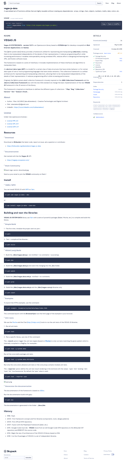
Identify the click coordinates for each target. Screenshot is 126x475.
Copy (104, 24)
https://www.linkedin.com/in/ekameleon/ (29, 107)
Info (121, 58)
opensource (97, 109)
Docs (107, 3)
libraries (105, 109)
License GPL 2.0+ (13, 124)
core (95, 106)
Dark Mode (107, 454)
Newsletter (7, 455)
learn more (107, 53)
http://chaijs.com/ (33, 322)
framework (116, 106)
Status (66, 455)
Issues (95, 94)
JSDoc (42, 391)
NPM (27, 189)
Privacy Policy (108, 451)
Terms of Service (89, 458)
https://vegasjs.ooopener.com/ (18, 160)
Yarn (32, 189)
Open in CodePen (114, 24)
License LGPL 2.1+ (13, 127)
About (119, 3)
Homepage (96, 92)
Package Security (98, 89)
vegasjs (112, 109)
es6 (110, 106)
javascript (101, 106)
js (106, 106)
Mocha (14, 322)
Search (99, 3)
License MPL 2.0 (12, 121)
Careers (86, 455)
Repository (96, 97)
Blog (112, 3)
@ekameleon (100, 117)
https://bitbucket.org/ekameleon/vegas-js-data (24, 146)
